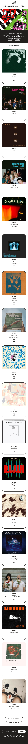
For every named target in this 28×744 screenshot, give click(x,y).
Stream (17, 39)
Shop (10, 39)
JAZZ (16, 739)
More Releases (14, 723)
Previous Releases (14, 719)
